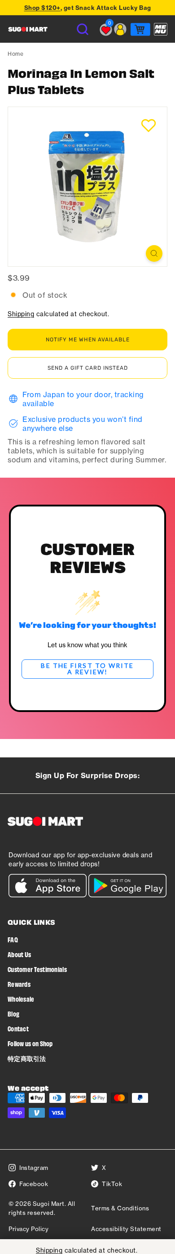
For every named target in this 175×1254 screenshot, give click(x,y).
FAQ (13, 939)
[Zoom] (154, 253)
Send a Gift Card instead (88, 368)
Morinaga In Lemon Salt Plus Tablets (81, 81)
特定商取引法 (27, 1058)
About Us (19, 954)
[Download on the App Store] (48, 895)
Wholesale (21, 998)
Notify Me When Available (88, 339)
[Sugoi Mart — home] (28, 29)
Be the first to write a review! (87, 669)
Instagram (33, 1167)
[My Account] (120, 29)
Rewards (19, 984)
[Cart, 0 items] (140, 29)
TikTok (112, 1183)
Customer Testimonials (37, 969)
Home (15, 53)
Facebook (33, 1183)
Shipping (21, 314)
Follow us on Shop (30, 1043)
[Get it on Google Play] (127, 895)
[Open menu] (160, 29)
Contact (18, 1028)
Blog (13, 1013)
